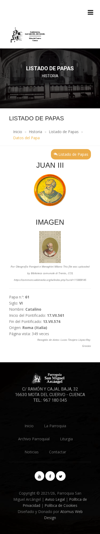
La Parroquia (55, 425)
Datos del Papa (26, 137)
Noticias (32, 451)
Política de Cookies (61, 505)
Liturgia (66, 438)
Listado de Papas (64, 131)
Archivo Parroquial (34, 438)
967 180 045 (55, 400)
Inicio (17, 131)
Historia (35, 131)
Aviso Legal (55, 499)
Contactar (57, 451)
